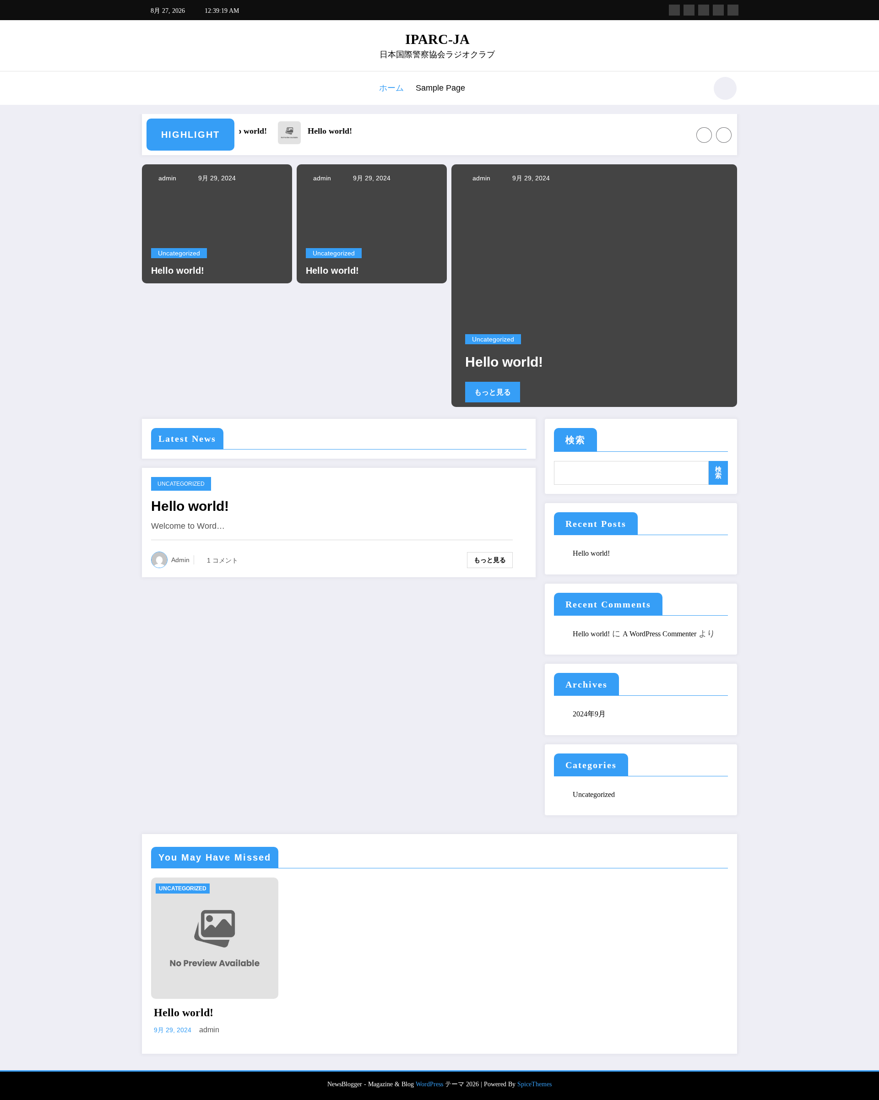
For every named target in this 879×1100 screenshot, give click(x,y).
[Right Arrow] (723, 135)
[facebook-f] (674, 10)
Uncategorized (179, 253)
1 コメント (222, 560)
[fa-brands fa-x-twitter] (689, 10)
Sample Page (440, 87)
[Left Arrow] (704, 135)
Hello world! (242, 130)
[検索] (695, 89)
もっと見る (492, 392)
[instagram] (718, 10)
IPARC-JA (437, 39)
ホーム (391, 87)
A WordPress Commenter (659, 634)
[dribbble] (703, 10)
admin (166, 178)
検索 (575, 440)
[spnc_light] (725, 88)
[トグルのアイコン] (149, 89)
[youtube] (732, 10)
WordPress (429, 1084)
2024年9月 (589, 714)
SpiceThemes (534, 1084)
